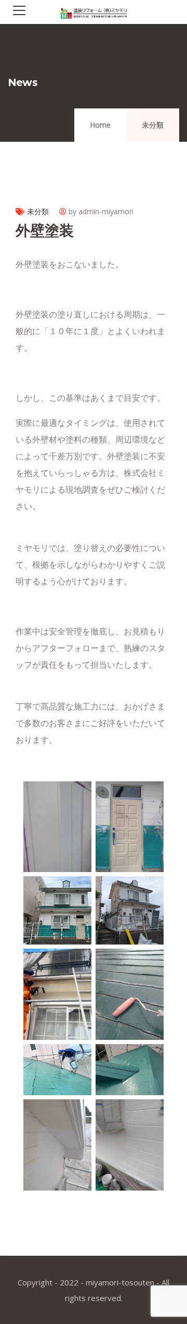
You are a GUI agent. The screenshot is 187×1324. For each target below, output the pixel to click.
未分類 (153, 125)
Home (100, 125)
